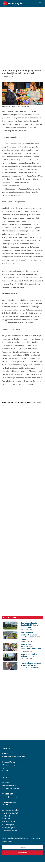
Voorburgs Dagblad (8, 828)
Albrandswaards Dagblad (10, 810)
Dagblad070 (6, 819)
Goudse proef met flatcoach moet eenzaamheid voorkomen (31, 647)
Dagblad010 (6, 816)
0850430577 (8, 794)
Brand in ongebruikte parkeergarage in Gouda (30, 655)
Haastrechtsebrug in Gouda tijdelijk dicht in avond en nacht (29, 625)
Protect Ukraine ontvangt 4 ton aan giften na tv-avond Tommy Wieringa (31, 665)
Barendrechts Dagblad (10, 813)
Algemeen (5, 802)
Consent (5, 771)
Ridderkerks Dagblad (9, 822)
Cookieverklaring (8, 762)
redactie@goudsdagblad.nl (12, 797)
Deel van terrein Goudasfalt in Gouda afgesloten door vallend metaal (30, 636)
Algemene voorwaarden (11, 768)
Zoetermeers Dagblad (9, 830)
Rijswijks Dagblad (8, 825)
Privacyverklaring (8, 765)
